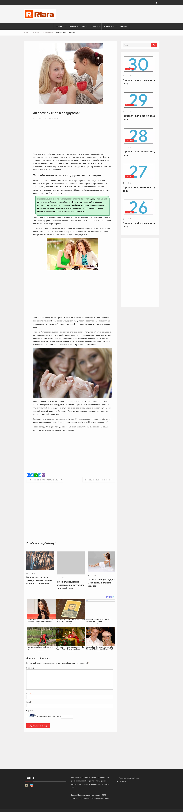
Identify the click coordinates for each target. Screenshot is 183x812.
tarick (41, 119)
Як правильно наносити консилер (98, 480)
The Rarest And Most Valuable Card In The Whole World (70, 621)
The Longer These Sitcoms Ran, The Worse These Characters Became (70, 648)
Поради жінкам (53, 119)
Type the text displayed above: (49, 716)
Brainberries (41, 623)
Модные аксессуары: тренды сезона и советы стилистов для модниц (39, 580)
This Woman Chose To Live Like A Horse (40, 648)
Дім (83, 26)
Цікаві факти (109, 26)
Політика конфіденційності (129, 778)
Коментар (30, 668)
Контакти (122, 781)
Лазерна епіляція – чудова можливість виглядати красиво (101, 582)
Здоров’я (60, 26)
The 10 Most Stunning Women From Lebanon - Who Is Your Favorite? (41, 621)
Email (29, 702)
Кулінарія (94, 26)
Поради (72, 26)
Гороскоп (129, 69)
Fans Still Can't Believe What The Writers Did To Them (99, 621)
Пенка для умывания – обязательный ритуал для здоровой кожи (71, 585)
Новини (123, 26)
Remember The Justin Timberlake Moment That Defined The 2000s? (99, 648)
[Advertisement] (72, 136)
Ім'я (28, 694)
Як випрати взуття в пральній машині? (46, 480)
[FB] (156, 3)
